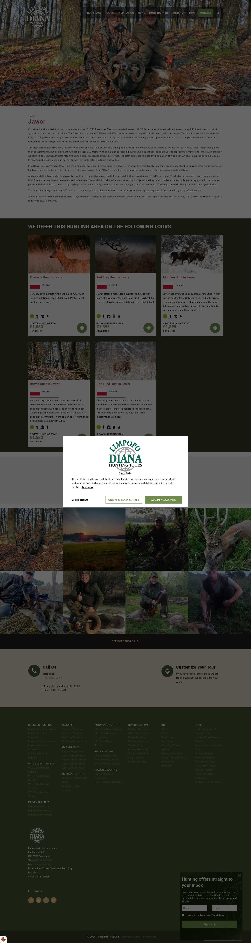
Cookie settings (80, 499)
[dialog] (125, 471)
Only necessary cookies (124, 499)
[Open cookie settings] (3, 939)
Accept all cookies (163, 499)
